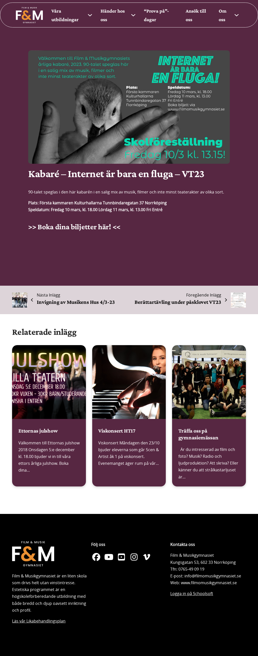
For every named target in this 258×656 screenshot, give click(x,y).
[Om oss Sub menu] (236, 15)
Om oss (223, 15)
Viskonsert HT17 (117, 431)
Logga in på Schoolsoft (191, 593)
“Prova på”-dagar (156, 15)
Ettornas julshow (38, 431)
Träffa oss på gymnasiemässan (198, 434)
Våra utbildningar (65, 15)
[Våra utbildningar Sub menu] (89, 15)
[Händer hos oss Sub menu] (133, 15)
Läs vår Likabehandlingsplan (39, 621)
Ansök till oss (196, 15)
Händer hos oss (113, 15)
